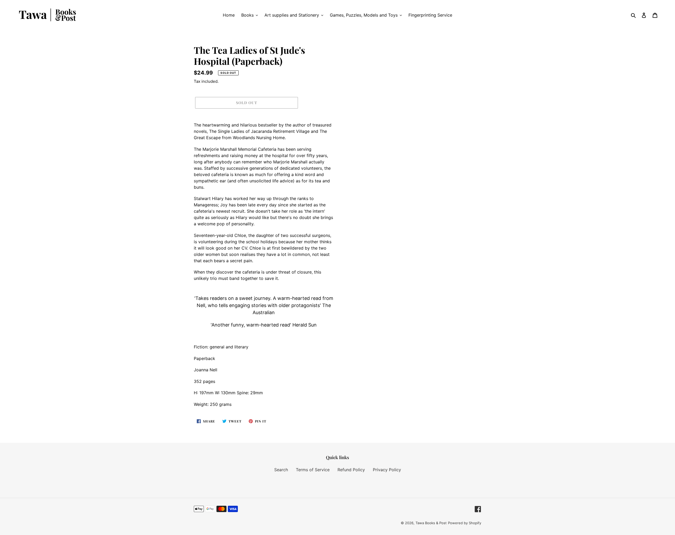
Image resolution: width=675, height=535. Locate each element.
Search (281, 469)
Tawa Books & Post (431, 523)
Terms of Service (313, 469)
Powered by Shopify (464, 523)
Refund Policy (351, 469)
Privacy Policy (387, 469)
